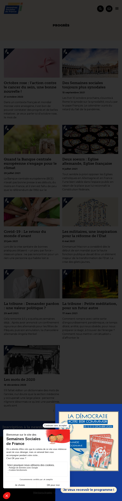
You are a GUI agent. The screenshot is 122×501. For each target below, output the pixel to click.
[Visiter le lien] (88, 441)
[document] (61, 250)
